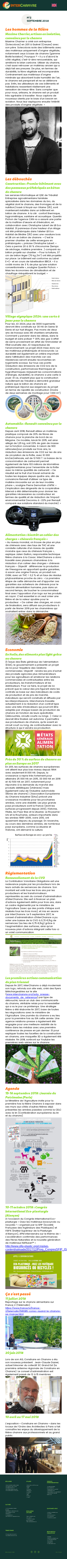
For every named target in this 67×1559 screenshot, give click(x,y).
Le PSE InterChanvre (51, 1490)
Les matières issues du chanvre (11, 1535)
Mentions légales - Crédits (9, 1552)
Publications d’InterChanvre (53, 1538)
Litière (28, 1494)
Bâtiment (28, 1486)
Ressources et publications (32, 1521)
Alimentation (29, 1490)
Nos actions (29, 1517)
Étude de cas (8, 1513)
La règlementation (9, 1515)
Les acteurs (49, 1513)
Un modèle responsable (10, 1512)
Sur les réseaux (50, 1542)
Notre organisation (51, 1515)
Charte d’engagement (52, 1517)
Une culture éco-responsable (11, 1486)
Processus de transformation (11, 1534)
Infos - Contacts (59, 1552)
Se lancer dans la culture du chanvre (12, 1516)
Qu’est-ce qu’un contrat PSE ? (53, 1489)
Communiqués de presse (52, 1539)
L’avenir (28, 1497)
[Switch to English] (54, 5)
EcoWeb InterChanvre (51, 1543)
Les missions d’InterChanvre (53, 1512)
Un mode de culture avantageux (12, 1490)
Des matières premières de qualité (11, 1489)
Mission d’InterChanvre (31, 1516)
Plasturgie (29, 1489)
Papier (28, 1493)
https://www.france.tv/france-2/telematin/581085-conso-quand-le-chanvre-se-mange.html (33, 1311)
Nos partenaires (51, 1516)
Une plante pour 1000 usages (32, 1485)
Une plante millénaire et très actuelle (12, 1485)
